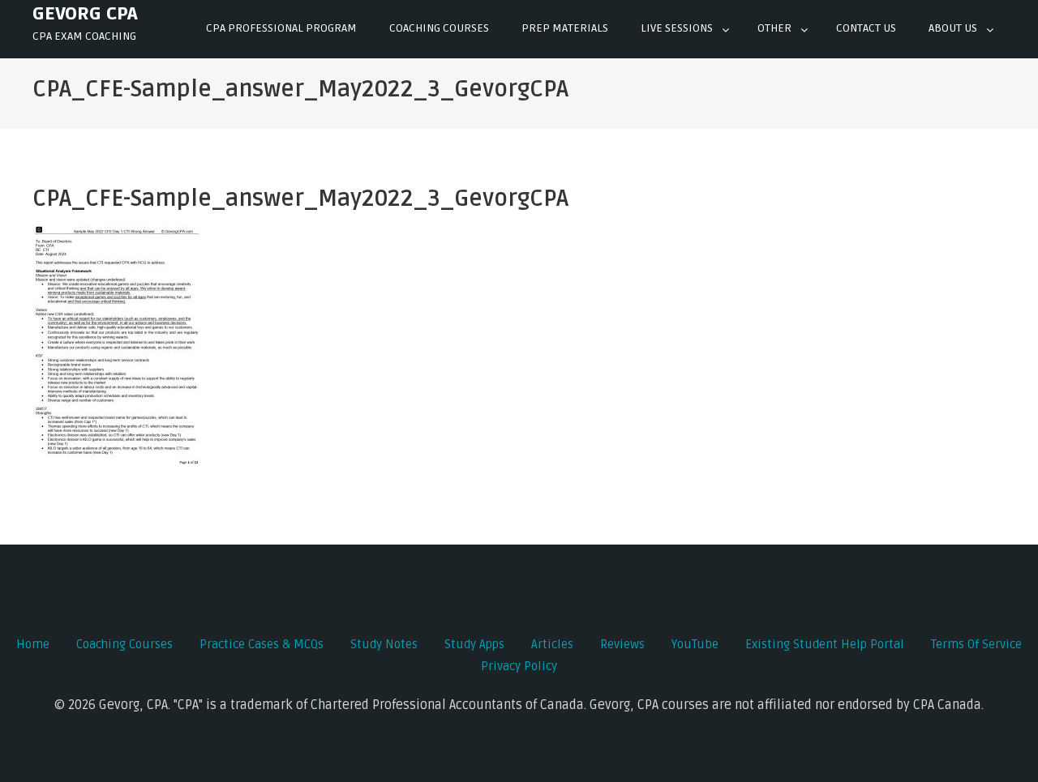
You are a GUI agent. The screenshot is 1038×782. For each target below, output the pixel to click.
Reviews (622, 644)
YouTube (694, 644)
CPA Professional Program (281, 28)
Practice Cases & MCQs (261, 644)
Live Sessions (677, 28)
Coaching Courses (439, 28)
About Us (953, 28)
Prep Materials (564, 28)
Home (32, 644)
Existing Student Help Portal (824, 644)
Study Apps (474, 644)
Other (774, 28)
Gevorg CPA (85, 13)
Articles (552, 644)
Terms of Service (976, 644)
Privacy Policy (519, 666)
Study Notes (384, 644)
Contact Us (866, 28)
